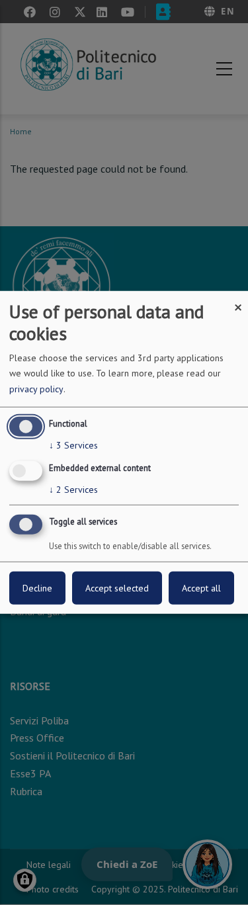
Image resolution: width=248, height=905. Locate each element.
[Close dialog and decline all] (238, 299)
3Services (73, 445)
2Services (73, 489)
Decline (37, 588)
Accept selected (117, 588)
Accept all (201, 588)
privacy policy (36, 389)
